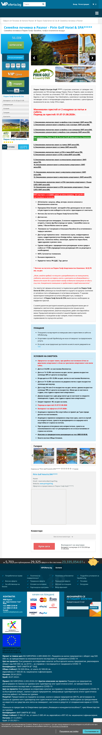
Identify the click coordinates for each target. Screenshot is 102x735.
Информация (8, 104)
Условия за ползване (38, 584)
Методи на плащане (63, 584)
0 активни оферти (23, 147)
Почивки (83, 581)
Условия (6, 108)
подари (17, 83)
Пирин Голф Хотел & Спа (13, 96)
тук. (50, 726)
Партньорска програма (39, 587)
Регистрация (83, 4)
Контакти (6, 116)
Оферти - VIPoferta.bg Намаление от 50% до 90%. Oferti (11, 4)
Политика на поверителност (33, 577)
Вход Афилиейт (61, 587)
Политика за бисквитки (64, 576)
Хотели (58, 567)
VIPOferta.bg (46, 567)
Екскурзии (84, 584)
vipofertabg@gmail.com (13, 612)
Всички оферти (11, 581)
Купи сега (44, 546)
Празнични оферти (62, 581)
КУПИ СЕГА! (16, 45)
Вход (75, 4)
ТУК (39, 347)
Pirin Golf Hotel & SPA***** (45, 474)
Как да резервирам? (15, 57)
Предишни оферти (37, 581)
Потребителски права (13, 576)
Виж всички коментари (62, 537)
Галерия (6, 112)
